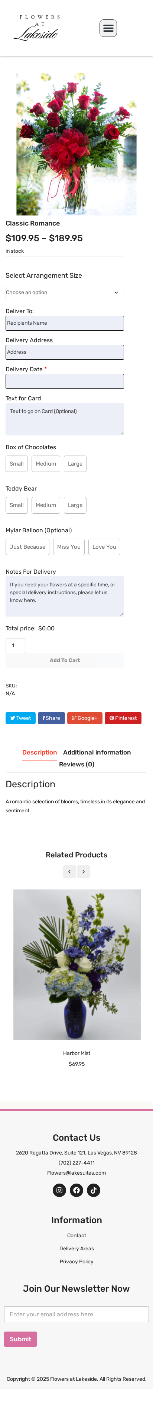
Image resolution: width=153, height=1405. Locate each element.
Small (17, 463)
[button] (108, 28)
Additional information (97, 752)
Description (39, 752)
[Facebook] (76, 1190)
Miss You (69, 547)
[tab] (39, 754)
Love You (104, 547)
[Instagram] (59, 1190)
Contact (76, 1235)
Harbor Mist (76, 1053)
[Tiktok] (93, 1190)
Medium (46, 463)
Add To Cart (65, 660)
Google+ (87, 718)
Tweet (23, 718)
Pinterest (125, 718)
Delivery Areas (76, 1248)
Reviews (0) (76, 764)
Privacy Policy (77, 1261)
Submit (20, 1339)
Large (75, 463)
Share (52, 718)
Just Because (27, 547)
